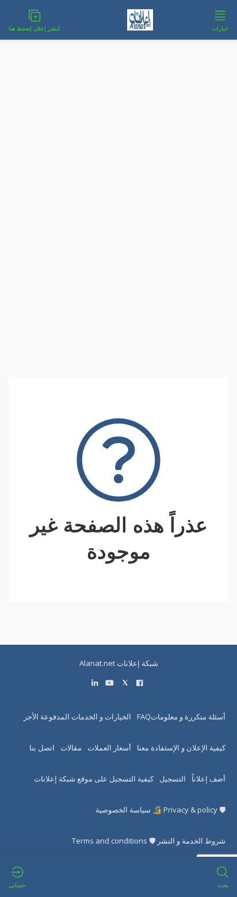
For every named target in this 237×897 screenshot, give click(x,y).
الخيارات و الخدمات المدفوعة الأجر (77, 716)
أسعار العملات (109, 747)
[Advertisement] (118, 215)
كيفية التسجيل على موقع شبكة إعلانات (94, 778)
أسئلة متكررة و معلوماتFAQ (181, 716)
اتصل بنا (42, 747)
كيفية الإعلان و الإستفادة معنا (181, 747)
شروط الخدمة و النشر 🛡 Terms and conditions (148, 841)
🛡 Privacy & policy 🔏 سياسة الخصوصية (160, 809)
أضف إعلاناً (208, 778)
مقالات (71, 747)
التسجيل (172, 778)
